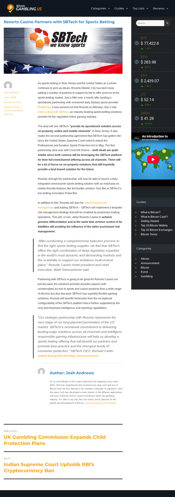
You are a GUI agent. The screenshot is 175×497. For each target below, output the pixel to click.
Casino (7, 107)
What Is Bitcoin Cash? (154, 216)
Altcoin (145, 258)
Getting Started (150, 221)
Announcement (13, 102)
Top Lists (138, 8)
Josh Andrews (11, 92)
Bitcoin (145, 267)
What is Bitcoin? (150, 212)
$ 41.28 (147, 118)
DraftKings (44, 107)
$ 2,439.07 (150, 81)
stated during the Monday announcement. (68, 356)
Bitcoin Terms (149, 234)
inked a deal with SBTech (53, 111)
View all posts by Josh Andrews (101, 403)
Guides (119, 8)
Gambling (147, 276)
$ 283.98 (148, 62)
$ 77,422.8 (150, 43)
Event (144, 271)
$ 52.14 (147, 99)
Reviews (158, 8)
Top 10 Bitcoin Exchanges (156, 229)
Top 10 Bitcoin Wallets (154, 225)
